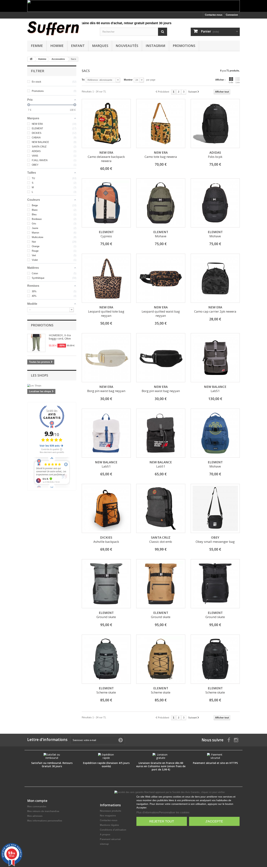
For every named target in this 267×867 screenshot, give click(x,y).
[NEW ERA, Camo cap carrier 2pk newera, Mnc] (215, 278)
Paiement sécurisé (110, 839)
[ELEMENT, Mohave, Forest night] (160, 203)
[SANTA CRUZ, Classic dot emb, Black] (160, 508)
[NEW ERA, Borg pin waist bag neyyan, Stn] (106, 357)
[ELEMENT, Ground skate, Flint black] (215, 583)
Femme (37, 45)
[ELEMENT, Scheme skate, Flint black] (215, 659)
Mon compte (37, 800)
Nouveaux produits (110, 811)
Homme (57, 45)
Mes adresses (35, 816)
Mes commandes (36, 806)
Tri (83, 79)
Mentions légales (109, 825)
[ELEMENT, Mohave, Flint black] (215, 203)
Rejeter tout (161, 821)
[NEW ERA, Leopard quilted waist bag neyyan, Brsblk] (160, 278)
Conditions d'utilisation (113, 829)
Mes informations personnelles (44, 820)
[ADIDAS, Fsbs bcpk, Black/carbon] (215, 123)
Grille (231, 82)
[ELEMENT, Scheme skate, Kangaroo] (160, 659)
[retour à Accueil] (31, 59)
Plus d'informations (147, 812)
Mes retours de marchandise (43, 811)
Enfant (78, 45)
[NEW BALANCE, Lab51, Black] (215, 357)
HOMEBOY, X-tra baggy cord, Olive (60, 336)
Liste (238, 82)
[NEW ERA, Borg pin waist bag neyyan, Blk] (160, 357)
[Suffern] (60, 28)
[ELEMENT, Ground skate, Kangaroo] (160, 583)
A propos (105, 834)
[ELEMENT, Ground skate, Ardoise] (106, 583)
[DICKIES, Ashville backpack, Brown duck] (106, 508)
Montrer (128, 79)
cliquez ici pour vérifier (212, 792)
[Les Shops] (51, 385)
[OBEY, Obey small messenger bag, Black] (215, 508)
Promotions (184, 45)
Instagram (155, 45)
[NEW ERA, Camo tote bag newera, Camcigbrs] (160, 123)
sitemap (104, 844)
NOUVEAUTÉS (127, 45)
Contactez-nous (213, 14)
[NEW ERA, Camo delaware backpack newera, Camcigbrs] (106, 123)
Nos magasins (108, 815)
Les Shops (39, 375)
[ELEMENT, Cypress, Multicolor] (106, 203)
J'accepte (214, 821)
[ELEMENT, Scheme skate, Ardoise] (106, 659)
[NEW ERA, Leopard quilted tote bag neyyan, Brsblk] (106, 278)
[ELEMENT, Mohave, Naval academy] (215, 433)
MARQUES (100, 45)
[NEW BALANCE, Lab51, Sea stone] (106, 433)
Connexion (232, 14)
